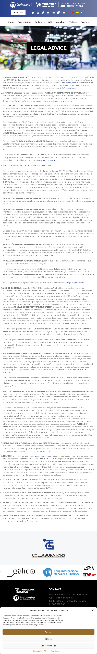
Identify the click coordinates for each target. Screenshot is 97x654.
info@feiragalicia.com (69, 88)
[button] (92, 610)
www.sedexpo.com (69, 83)
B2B (50, 22)
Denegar (48, 639)
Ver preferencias (48, 646)
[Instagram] (38, 12)
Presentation (24, 22)
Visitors (73, 22)
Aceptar (48, 632)
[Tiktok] (43, 12)
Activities (61, 22)
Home (11, 22)
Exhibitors (40, 22)
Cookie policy (38, 651)
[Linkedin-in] (53, 12)
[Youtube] (64, 12)
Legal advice (59, 651)
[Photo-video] (58, 12)
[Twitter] (48, 12)
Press (84, 22)
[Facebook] (33, 12)
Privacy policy (49, 651)
